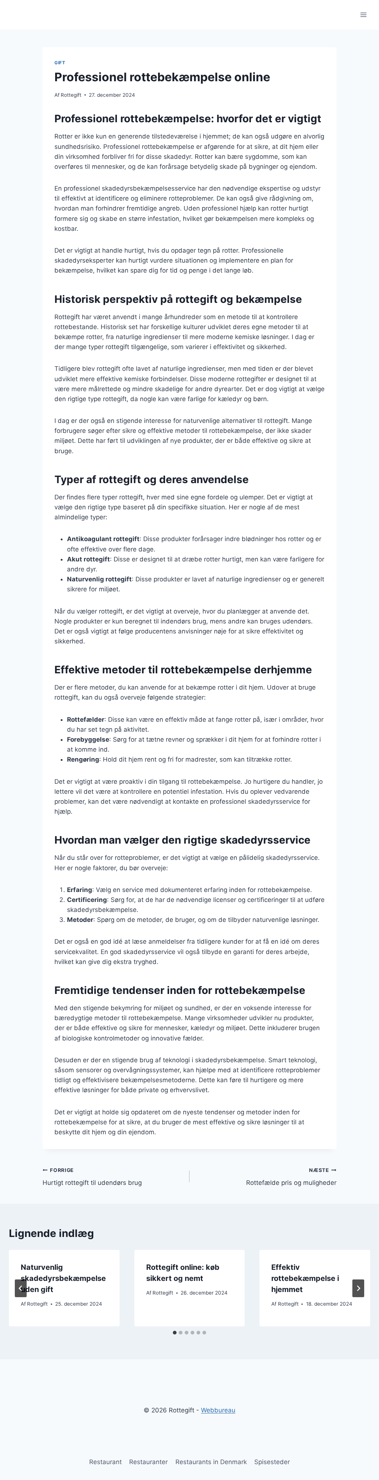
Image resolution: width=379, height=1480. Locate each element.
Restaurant (105, 1462)
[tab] (175, 1332)
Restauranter (148, 1462)
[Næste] (358, 1288)
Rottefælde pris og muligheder (291, 1177)
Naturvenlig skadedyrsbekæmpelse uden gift (63, 1278)
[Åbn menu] (363, 14)
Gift (59, 62)
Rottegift (71, 95)
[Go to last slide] (21, 1288)
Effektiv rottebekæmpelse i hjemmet (305, 1278)
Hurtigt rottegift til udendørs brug (92, 1177)
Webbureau (218, 1410)
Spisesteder (272, 1462)
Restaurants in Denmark (211, 1462)
